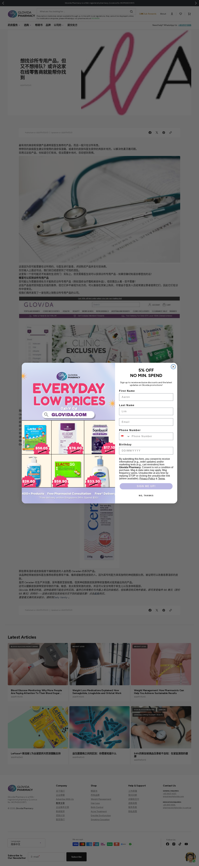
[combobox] (124, 436)
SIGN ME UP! (146, 486)
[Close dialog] (173, 366)
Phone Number (130, 430)
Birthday (125, 444)
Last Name (126, 405)
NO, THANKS (146, 496)
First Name (127, 391)
